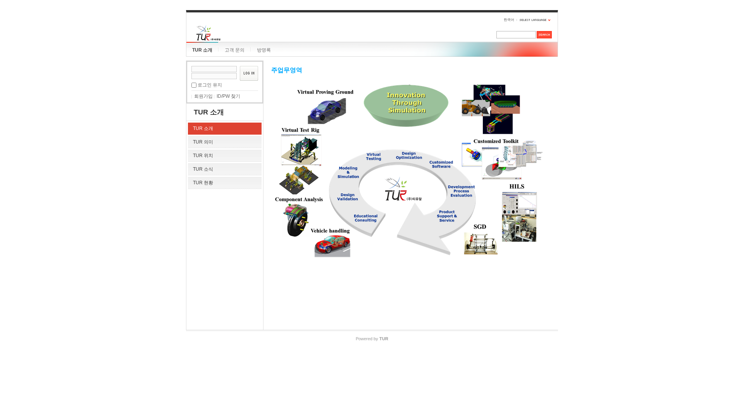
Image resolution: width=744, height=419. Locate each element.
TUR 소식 (203, 169)
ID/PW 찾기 (228, 96)
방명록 (264, 50)
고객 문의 (235, 50)
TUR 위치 (203, 155)
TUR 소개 (202, 50)
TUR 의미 (203, 142)
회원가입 (203, 96)
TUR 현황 (203, 182)
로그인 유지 (210, 85)
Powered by (372, 338)
